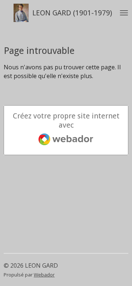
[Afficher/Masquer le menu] (124, 13)
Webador (44, 274)
